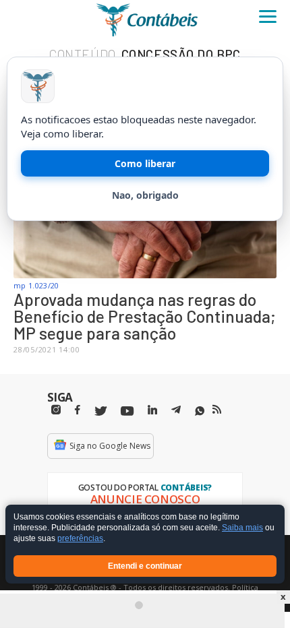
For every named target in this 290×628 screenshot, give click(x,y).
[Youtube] (127, 411)
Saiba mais (242, 528)
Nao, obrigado (145, 195)
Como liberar (145, 163)
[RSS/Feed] (216, 410)
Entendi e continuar (145, 566)
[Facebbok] (77, 410)
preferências (80, 539)
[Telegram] (176, 412)
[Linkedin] (152, 410)
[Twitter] (100, 411)
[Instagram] (56, 410)
